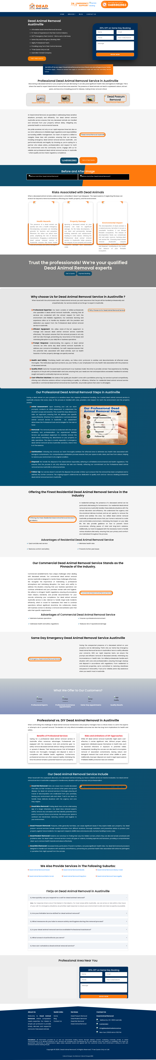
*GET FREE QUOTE (37, 58)
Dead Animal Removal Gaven (39, 870)
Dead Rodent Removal (79, 1019)
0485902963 (117, 4)
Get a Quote (70, 273)
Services (71, 14)
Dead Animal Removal (78, 1024)
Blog (81, 14)
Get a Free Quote (88, 160)
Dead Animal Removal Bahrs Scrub (41, 876)
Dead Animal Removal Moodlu (73, 870)
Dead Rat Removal (77, 1021)
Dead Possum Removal (79, 1016)
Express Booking (84, 273)
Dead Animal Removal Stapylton (74, 876)
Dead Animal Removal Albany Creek (110, 870)
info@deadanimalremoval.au (110, 1028)
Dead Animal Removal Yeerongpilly (109, 876)
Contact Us (91, 14)
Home (62, 14)
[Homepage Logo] (39, 6)
